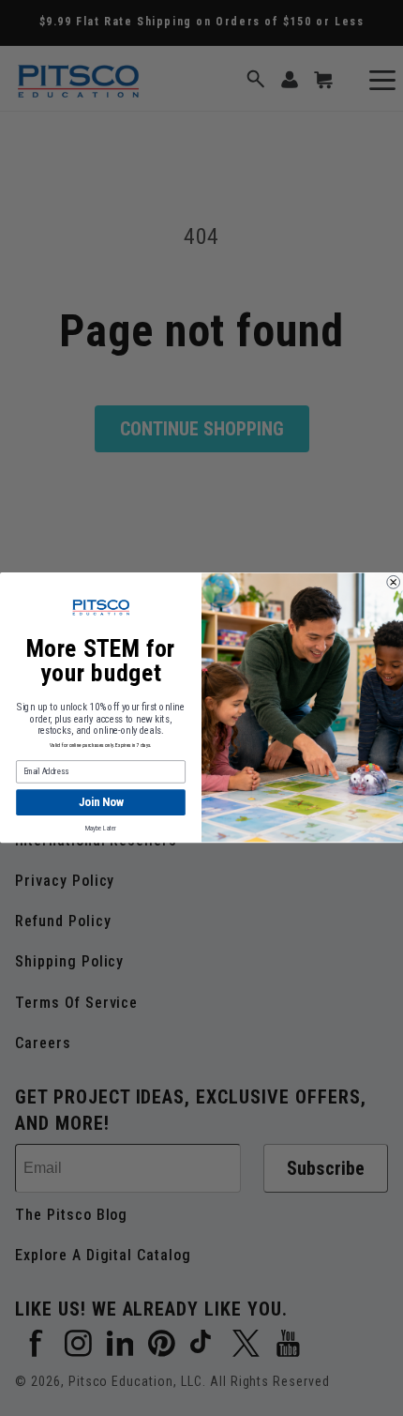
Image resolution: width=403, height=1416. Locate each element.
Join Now (101, 803)
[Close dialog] (393, 582)
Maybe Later (101, 828)
